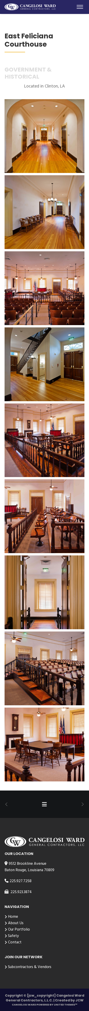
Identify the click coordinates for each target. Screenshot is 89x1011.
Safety (13, 936)
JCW (80, 1000)
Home (13, 917)
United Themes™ (65, 1004)
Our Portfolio (19, 929)
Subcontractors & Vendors (29, 967)
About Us (16, 923)
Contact (14, 942)
